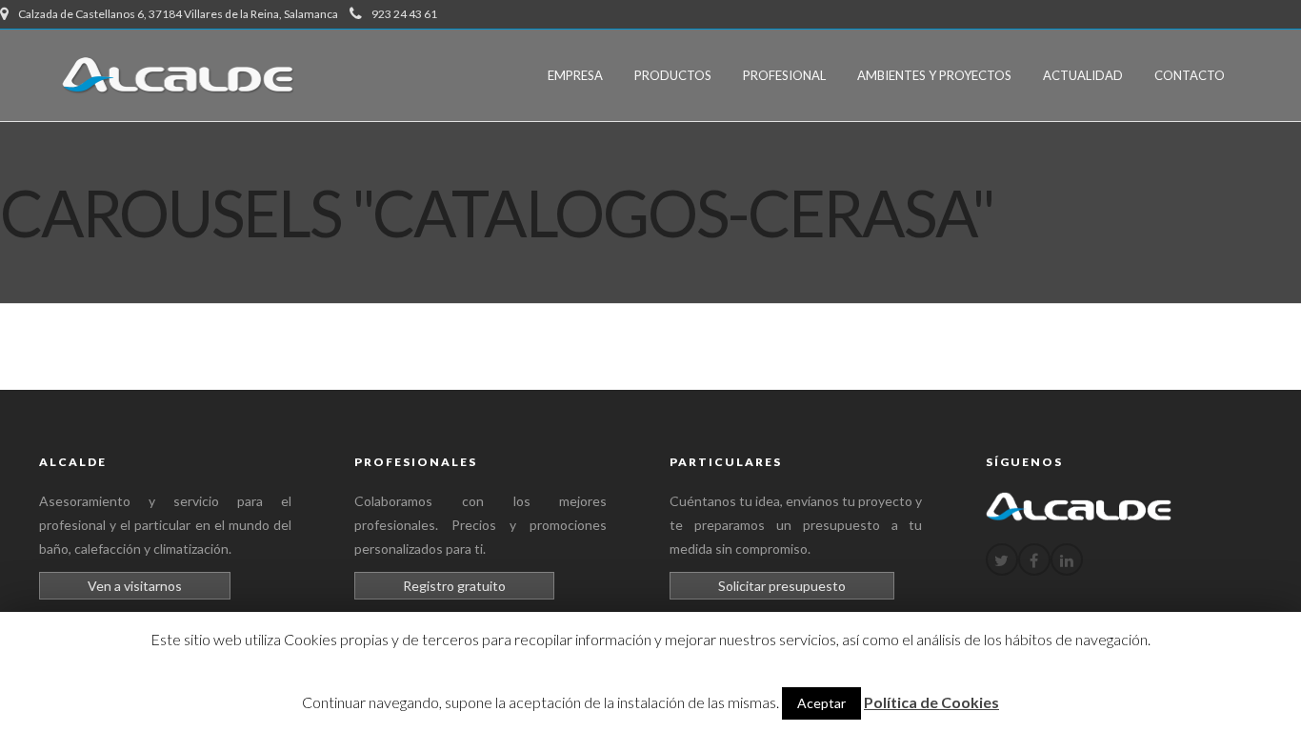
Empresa (575, 75)
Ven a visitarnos (135, 586)
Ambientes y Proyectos (934, 75)
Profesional (784, 75)
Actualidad (1083, 75)
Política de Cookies (931, 702)
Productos (672, 75)
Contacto (1189, 75)
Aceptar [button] (821, 703)
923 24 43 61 (404, 14)
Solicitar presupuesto (782, 586)
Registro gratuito (454, 586)
